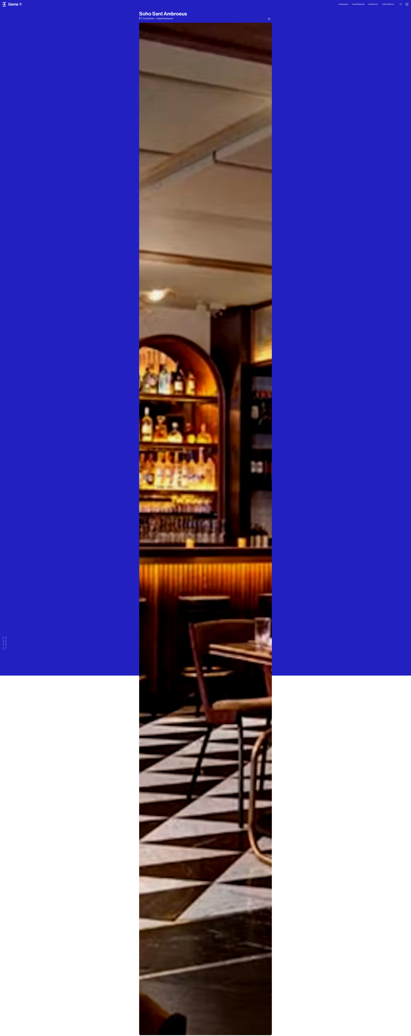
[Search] (401, 4)
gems (13, 4)
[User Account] (408, 4)
